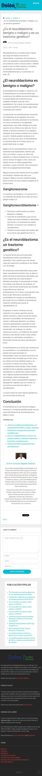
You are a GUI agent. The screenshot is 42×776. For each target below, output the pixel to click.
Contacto (4, 751)
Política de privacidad (8, 755)
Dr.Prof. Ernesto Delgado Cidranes (19, 43)
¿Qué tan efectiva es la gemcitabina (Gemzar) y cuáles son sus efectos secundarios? (21, 619)
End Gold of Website (22, 678)
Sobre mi (4, 749)
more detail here (19, 735)
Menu (35, 3)
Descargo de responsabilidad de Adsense (15, 760)
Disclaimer (31, 735)
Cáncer (15, 47)
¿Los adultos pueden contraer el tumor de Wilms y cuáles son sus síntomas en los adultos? (22, 640)
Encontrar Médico (7, 762)
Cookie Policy (27, 705)
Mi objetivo (4, 753)
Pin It (5, 520)
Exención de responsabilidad (10, 757)
